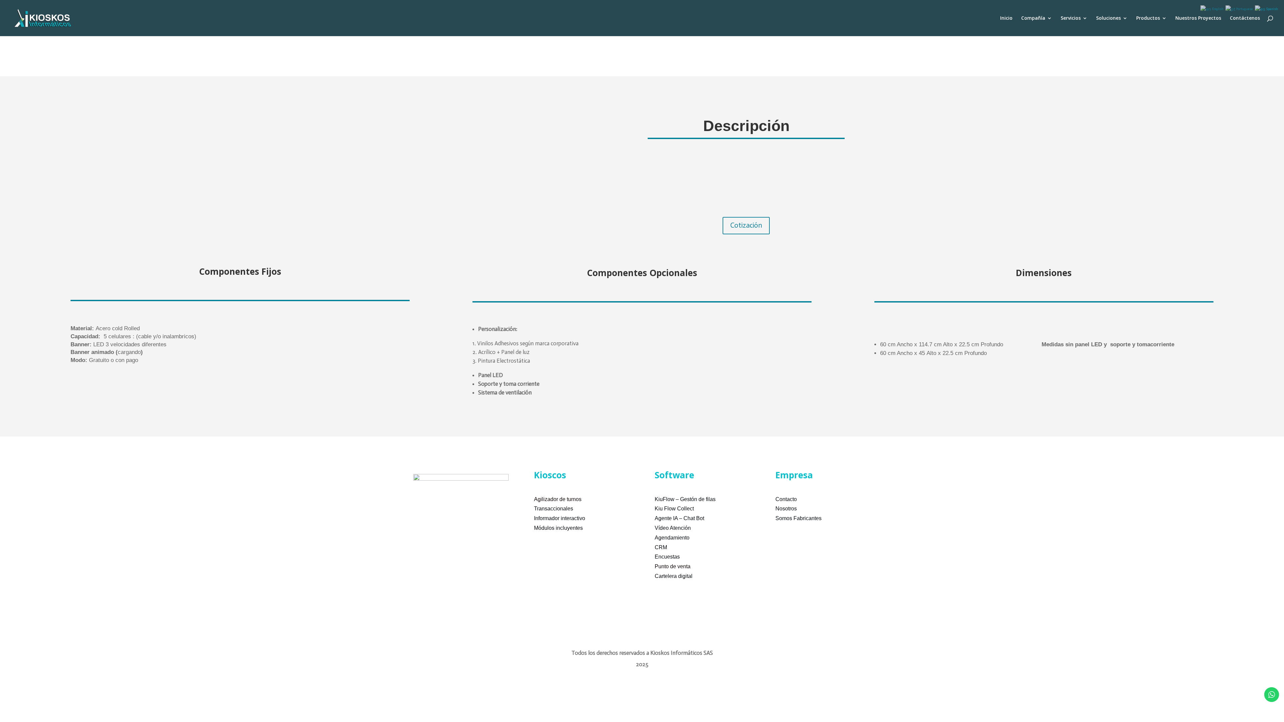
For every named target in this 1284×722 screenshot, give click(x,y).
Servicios (1071, 18)
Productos (1148, 18)
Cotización (746, 225)
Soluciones (1108, 18)
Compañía (1033, 18)
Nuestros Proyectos (1198, 18)
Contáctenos (1245, 18)
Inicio (1006, 18)
